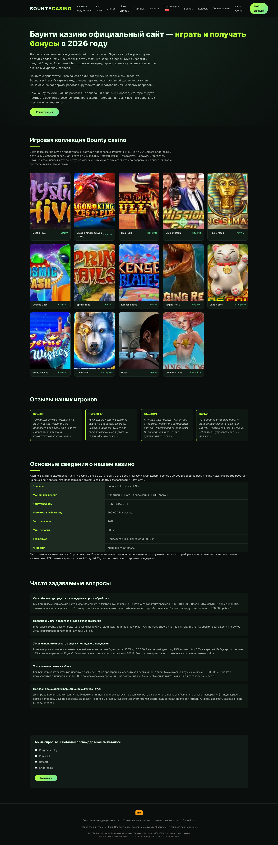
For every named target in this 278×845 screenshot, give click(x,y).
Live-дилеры (124, 8)
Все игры (99, 8)
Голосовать (46, 778)
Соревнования (221, 8)
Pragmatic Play (48, 750)
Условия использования (137, 820)
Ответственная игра (166, 820)
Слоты (111, 8)
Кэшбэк (203, 8)
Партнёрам (189, 820)
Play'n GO (44, 756)
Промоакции (171, 8)
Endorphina (45, 767)
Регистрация (44, 112)
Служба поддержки (84, 8)
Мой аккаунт (259, 8)
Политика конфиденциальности (101, 820)
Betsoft (43, 761)
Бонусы (188, 8)
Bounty (51, 8)
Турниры (139, 8)
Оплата (154, 8)
